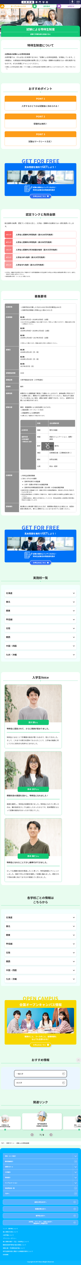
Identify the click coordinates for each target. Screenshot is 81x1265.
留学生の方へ (40, 1216)
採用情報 (5, 1254)
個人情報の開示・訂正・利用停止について (16, 1241)
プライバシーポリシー (10, 1238)
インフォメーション (11, 1183)
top (2, 1143)
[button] (32, 1134)
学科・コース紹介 (10, 1156)
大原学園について (8, 1235)
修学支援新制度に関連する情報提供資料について (18, 1251)
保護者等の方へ (40, 1209)
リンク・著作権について (10, 1228)
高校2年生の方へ (40, 1202)
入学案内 (7, 1172)
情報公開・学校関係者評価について (14, 1248)
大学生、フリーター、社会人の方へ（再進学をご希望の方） (40, 1222)
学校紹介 (7, 1177)
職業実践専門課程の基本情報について (14, 1245)
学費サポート (10, 1143)
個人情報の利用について (10, 1232)
